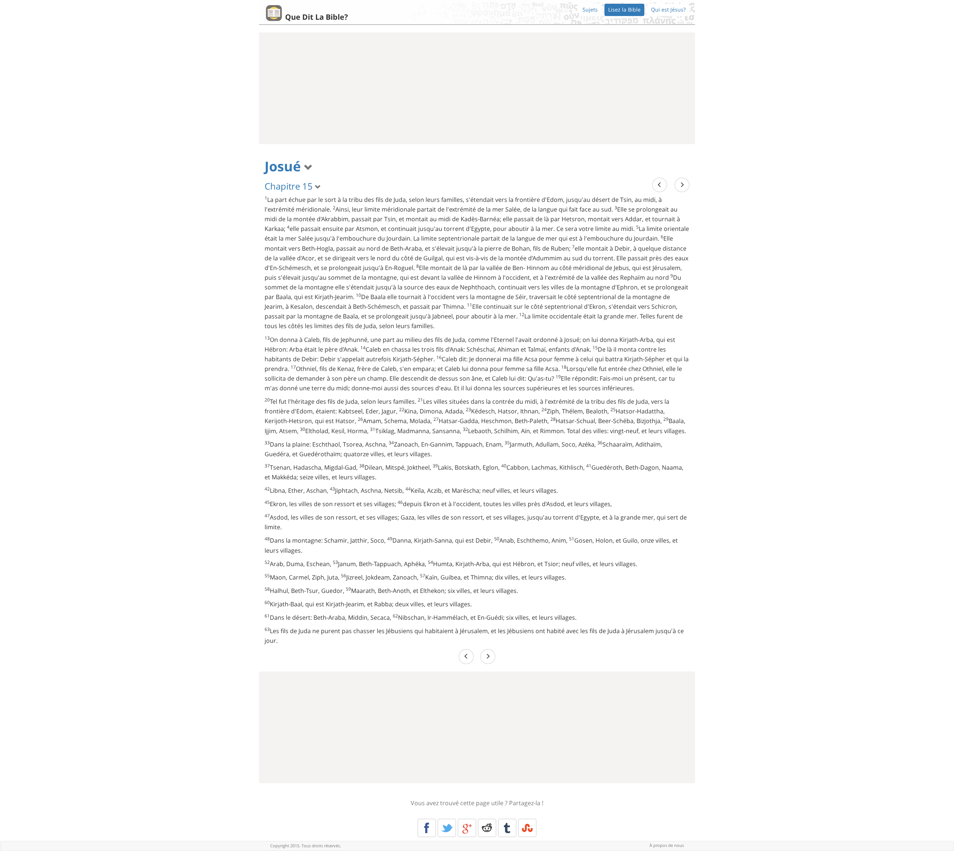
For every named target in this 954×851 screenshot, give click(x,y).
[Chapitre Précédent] (659, 185)
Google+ (467, 828)
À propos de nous (667, 845)
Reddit (487, 828)
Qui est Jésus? (668, 9)
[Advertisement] (477, 88)
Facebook (426, 828)
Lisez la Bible (624, 9)
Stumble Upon (527, 828)
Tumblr (507, 828)
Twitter (446, 828)
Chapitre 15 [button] (290, 186)
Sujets (590, 9)
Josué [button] (284, 166)
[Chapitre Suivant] (682, 185)
